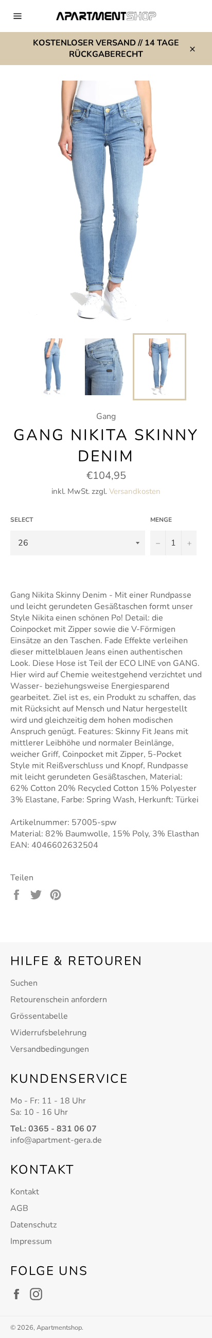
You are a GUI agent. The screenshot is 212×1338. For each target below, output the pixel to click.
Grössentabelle (39, 1016)
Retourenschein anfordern (58, 999)
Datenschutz (33, 1225)
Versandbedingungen (49, 1049)
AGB (19, 1208)
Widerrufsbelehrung (48, 1032)
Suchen (24, 983)
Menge (161, 520)
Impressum (31, 1241)
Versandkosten (135, 491)
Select (21, 520)
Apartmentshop (59, 1327)
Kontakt (24, 1191)
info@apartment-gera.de (56, 1140)
